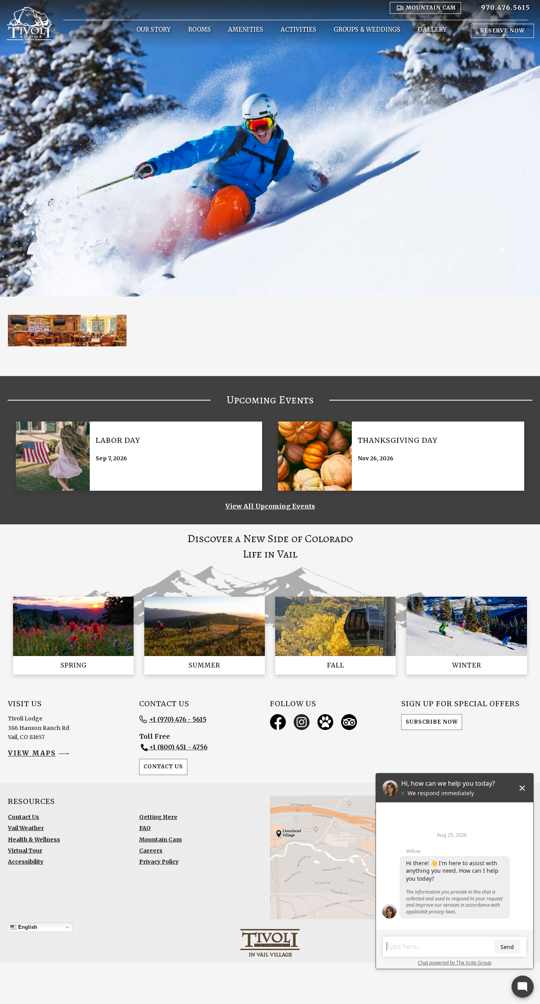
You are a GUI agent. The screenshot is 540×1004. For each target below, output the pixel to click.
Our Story (153, 29)
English (27, 927)
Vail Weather (26, 828)
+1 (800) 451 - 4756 (178, 747)
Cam (431, 7)
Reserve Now (502, 30)
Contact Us (163, 766)
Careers (150, 850)
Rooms (199, 29)
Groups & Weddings (367, 29)
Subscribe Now (432, 721)
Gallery (432, 29)
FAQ (145, 828)
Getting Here (158, 817)
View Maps (32, 753)
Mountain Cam (160, 839)
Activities (298, 29)
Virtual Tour (25, 850)
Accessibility (25, 861)
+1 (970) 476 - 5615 (177, 719)
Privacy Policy (159, 861)
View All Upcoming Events (270, 506)
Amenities (245, 29)
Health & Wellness (34, 839)
